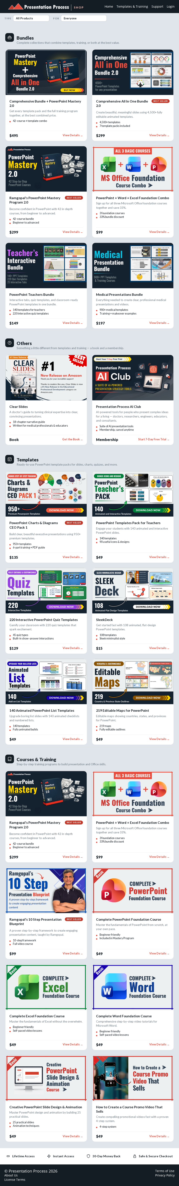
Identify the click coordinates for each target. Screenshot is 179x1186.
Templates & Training (132, 6)
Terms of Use (164, 1171)
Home (109, 6)
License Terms (14, 1180)
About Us (11, 1175)
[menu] (138, 6)
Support (157, 6)
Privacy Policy (165, 1175)
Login (171, 6)
